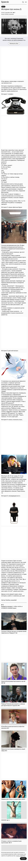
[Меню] (26, 2)
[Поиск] (23, 2)
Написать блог (14, 43)
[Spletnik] (5, 2)
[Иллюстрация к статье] (14, 26)
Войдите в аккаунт (7, 606)
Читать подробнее (20, 855)
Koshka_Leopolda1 (11, 600)
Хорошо (23, 858)
